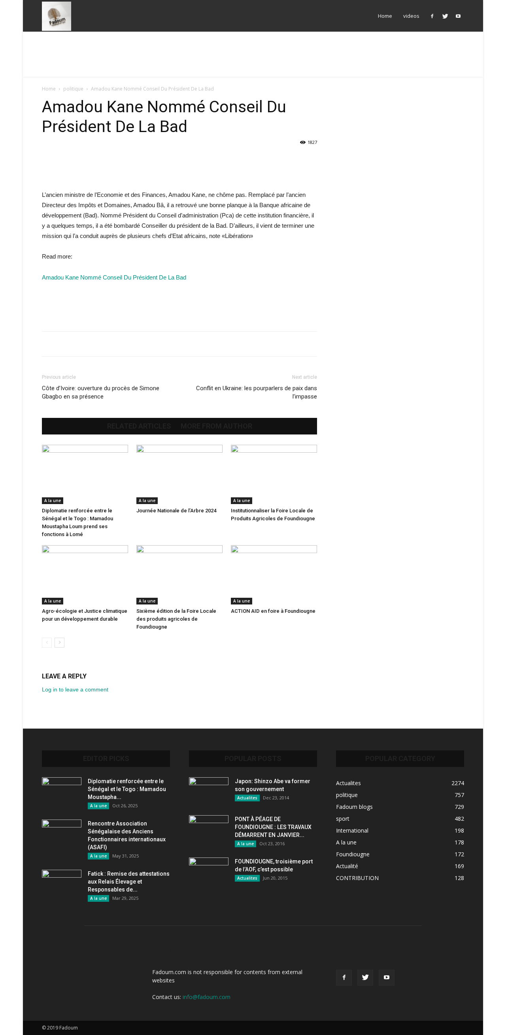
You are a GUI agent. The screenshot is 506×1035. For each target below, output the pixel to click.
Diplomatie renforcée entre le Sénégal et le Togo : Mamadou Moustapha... (127, 789)
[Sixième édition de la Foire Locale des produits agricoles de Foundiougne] (179, 574)
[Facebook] (432, 16)
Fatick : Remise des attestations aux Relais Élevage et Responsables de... (129, 882)
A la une (52, 500)
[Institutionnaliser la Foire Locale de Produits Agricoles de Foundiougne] (274, 474)
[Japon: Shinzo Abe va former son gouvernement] (208, 791)
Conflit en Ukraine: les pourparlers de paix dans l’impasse (256, 392)
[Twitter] (445, 16)
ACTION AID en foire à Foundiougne (273, 611)
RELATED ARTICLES (139, 426)
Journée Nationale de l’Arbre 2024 (176, 511)
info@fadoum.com (206, 997)
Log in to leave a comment (75, 689)
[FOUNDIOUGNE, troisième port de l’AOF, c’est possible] (208, 871)
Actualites (247, 798)
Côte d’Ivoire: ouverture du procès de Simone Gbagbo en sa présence (100, 392)
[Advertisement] (253, 59)
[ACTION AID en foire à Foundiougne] (274, 574)
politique (73, 88)
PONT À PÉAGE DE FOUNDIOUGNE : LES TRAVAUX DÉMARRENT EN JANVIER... (273, 827)
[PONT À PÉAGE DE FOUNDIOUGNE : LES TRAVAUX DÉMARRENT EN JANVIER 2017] (208, 829)
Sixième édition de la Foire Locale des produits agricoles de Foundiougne (176, 619)
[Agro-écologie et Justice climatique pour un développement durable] (85, 574)
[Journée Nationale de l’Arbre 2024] (179, 474)
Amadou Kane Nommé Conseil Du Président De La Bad (114, 277)
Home (385, 15)
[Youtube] (458, 16)
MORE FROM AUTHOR (216, 426)
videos (411, 15)
